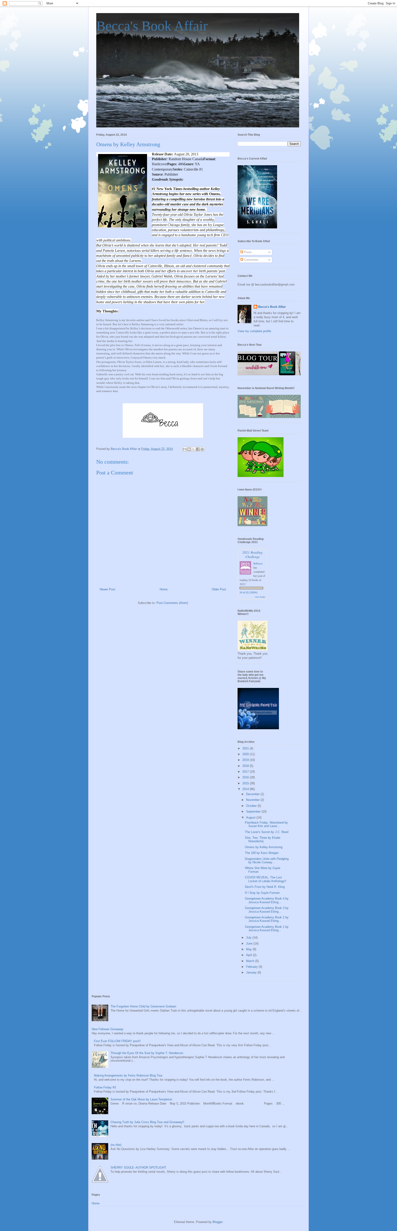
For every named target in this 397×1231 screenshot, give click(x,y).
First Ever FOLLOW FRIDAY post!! (117, 1041)
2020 (246, 754)
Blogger (217, 1222)
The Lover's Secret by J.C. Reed (266, 832)
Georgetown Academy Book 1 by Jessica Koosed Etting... (267, 928)
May (249, 949)
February (252, 966)
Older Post (219, 589)
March (250, 961)
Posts (247, 252)
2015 (246, 783)
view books (260, 596)
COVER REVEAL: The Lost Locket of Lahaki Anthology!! (265, 879)
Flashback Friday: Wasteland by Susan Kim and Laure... (266, 824)
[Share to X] (193, 449)
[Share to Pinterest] (202, 449)
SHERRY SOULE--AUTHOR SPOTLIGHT (138, 1167)
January (252, 972)
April (249, 955)
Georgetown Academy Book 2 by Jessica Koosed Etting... (267, 919)
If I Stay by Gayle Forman (262, 893)
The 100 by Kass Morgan (261, 853)
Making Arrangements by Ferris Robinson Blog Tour (128, 1075)
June (249, 943)
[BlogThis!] (189, 449)
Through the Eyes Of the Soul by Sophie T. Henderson (147, 1053)
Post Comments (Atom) (172, 603)
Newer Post (107, 589)
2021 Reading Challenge (252, 554)
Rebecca (257, 563)
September (253, 811)
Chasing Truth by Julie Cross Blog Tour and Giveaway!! (147, 1122)
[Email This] (184, 449)
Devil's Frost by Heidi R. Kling (265, 887)
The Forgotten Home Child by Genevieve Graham (143, 1006)
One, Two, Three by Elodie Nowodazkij (262, 839)
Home (163, 589)
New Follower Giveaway (107, 1029)
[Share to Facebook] (198, 449)
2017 (246, 771)
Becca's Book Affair (152, 26)
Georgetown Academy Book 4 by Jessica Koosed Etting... (267, 900)
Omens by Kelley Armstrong (263, 847)
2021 (246, 748)
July (249, 937)
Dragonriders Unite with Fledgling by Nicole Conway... (267, 860)
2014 (246, 789)
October (252, 806)
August (251, 817)
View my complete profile (254, 331)
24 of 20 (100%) (249, 592)
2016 (246, 777)
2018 (246, 766)
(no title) (116, 1145)
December (253, 794)
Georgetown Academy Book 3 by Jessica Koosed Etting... (267, 909)
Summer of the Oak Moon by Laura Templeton (141, 1099)
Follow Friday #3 (105, 1087)
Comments (250, 259)
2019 (246, 760)
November (253, 800)
